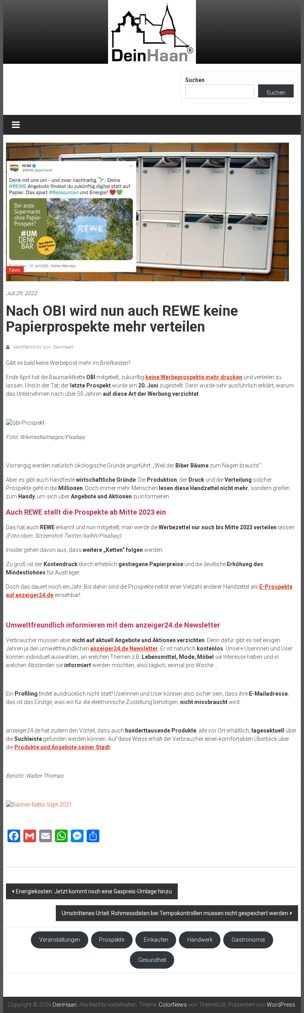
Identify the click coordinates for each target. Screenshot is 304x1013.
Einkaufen (156, 940)
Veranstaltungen (59, 940)
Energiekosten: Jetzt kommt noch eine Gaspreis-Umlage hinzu (94, 891)
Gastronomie (248, 940)
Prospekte (111, 940)
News (15, 270)
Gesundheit (152, 960)
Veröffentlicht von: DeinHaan (42, 347)
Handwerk (200, 940)
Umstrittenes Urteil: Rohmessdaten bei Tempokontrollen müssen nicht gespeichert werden (175, 913)
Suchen (195, 80)
